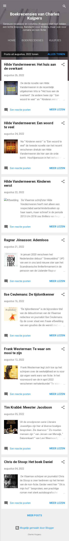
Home (12, 40)
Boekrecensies (32, 40)
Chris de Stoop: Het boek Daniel (28, 462)
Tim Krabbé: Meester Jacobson (28, 407)
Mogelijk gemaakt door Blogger (36, 527)
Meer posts (34, 515)
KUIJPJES (55, 40)
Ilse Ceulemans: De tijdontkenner (29, 294)
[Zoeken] (64, 7)
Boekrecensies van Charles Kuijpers (34, 16)
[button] (63, 65)
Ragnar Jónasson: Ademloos (26, 240)
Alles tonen (56, 54)
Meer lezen (57, 109)
